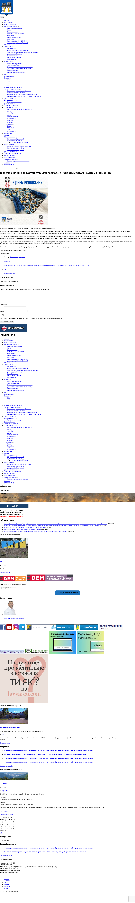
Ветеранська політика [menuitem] (11, 105)
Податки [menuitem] (6, 78)
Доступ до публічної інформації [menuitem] (17, 43)
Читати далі (4, 811)
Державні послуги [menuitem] (9, 100)
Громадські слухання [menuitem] (10, 152)
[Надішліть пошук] (17, 168)
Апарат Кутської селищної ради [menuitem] (17, 50)
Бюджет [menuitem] (6, 882)
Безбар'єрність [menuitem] (9, 144)
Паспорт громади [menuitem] (9, 155)
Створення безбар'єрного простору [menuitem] (19, 146)
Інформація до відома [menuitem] (14, 28)
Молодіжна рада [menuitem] (9, 76)
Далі (5, 269)
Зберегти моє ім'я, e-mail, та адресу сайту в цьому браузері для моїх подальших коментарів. (32, 318)
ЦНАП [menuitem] (6, 74)
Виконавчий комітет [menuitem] (14, 57)
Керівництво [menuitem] (11, 48)
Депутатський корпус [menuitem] (14, 54)
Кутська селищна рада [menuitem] (14, 141)
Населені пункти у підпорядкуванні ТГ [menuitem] (19, 109)
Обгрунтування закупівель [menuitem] (19, 142)
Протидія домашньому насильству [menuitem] (18, 161)
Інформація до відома (17, 257)
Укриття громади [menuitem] (9, 157)
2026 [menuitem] (8, 80)
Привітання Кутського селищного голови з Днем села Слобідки (24, 527)
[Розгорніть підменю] (18, 26)
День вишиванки (9, 273)
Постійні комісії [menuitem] (12, 56)
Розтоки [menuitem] (10, 120)
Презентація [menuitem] (11, 59)
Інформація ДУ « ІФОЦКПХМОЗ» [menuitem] (17, 41)
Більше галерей (5, 572)
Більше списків (5, 743)
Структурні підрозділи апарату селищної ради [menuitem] (22, 52)
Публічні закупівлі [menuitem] (9, 137)
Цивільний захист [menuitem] (9, 104)
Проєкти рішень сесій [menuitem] (14, 63)
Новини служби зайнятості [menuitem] (16, 34)
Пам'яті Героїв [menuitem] (8, 22)
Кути (1, 562)
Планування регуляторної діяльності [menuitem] (19, 91)
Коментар (4, 304)
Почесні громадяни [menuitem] (10, 24)
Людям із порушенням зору (68, 592)
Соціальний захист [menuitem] (10, 159)
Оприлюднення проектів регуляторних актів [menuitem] (22, 94)
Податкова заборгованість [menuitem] (13, 87)
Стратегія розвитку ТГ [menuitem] (11, 98)
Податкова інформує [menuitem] (14, 37)
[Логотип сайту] (6, 15)
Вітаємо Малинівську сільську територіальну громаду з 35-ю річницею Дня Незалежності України (35, 531)
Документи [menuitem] (7, 61)
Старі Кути (3, 783)
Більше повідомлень (7, 814)
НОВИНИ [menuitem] (7, 45)
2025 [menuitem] (8, 81)
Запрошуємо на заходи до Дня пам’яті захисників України (22, 529)
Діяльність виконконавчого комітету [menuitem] (19, 69)
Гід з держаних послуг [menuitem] (14, 102)
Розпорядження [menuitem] (12, 70)
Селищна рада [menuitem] (8, 46)
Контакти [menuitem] (7, 163)
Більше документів (6, 766)
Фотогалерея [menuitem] (8, 124)
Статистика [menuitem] (11, 35)
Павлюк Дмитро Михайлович (14, 618)
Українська (7, 588)
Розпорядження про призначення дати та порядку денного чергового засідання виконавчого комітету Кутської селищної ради (48, 751)
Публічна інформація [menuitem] (10, 26)
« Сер (1, 833)
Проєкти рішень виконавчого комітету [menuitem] (20, 67)
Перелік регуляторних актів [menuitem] (16, 93)
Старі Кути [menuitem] (10, 113)
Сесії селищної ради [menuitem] (13, 65)
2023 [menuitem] (8, 85)
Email (2, 311)
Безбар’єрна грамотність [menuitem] (15, 148)
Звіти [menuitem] (9, 30)
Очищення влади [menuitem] (12, 32)
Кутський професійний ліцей (10, 727)
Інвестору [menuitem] (7, 886)
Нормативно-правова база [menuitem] (16, 72)
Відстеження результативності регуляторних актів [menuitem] (24, 96)
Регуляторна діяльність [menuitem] (11, 89)
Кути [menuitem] (9, 111)
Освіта (3, 734)
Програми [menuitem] (10, 39)
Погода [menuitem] (6, 888)
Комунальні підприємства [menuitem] (12, 153)
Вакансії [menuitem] (6, 135)
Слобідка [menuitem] (10, 122)
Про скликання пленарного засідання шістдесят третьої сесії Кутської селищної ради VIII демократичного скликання (45, 754)
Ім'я (1, 307)
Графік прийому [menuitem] (9, 164)
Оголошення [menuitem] (8, 133)
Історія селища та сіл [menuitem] (10, 107)
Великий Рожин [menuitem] (12, 117)
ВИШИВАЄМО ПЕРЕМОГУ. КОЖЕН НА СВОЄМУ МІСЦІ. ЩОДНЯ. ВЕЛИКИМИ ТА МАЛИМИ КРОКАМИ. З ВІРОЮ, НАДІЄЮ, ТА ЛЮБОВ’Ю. (46, 265)
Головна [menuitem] (6, 21)
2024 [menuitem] (8, 83)
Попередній (7, 261)
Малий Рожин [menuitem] (11, 118)
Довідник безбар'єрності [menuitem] (15, 150)
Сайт (1, 315)
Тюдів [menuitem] (9, 115)
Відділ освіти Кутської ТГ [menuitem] (15, 139)
